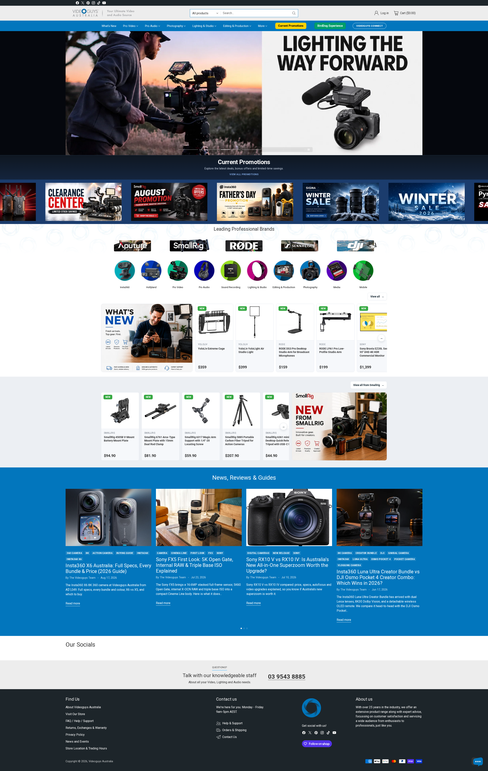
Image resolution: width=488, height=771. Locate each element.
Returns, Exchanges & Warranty (86, 728)
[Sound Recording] (231, 272)
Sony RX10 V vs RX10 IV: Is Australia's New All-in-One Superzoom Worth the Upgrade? (287, 565)
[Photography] (310, 272)
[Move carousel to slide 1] (188, 149)
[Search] (294, 13)
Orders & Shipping (234, 730)
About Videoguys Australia (83, 707)
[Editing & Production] (284, 272)
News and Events (77, 741)
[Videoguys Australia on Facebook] (77, 3)
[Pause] (308, 149)
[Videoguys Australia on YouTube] (104, 3)
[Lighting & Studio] (257, 272)
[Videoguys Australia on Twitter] (83, 3)
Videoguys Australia (101, 761)
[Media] (337, 272)
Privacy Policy (75, 734)
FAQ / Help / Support (80, 721)
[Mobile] (363, 272)
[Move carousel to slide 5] (273, 149)
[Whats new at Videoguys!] (147, 338)
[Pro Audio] (204, 272)
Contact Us (229, 737)
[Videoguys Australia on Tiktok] (99, 3)
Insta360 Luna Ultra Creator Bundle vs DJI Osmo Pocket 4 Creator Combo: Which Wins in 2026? (378, 577)
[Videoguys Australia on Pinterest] (88, 3)
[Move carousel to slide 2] (209, 149)
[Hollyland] (151, 272)
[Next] (422, 555)
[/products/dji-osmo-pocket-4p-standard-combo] (244, 93)
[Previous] (65, 555)
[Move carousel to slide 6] (294, 149)
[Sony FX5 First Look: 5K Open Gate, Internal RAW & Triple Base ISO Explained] (199, 517)
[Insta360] (125, 272)
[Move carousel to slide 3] (230, 149)
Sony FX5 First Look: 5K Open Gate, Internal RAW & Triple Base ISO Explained (194, 565)
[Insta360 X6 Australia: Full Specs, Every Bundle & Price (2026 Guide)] (108, 517)
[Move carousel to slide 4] (252, 149)
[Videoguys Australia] (104, 13)
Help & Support (232, 723)
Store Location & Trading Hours (86, 748)
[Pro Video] (178, 272)
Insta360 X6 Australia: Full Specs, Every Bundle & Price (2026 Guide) (108, 568)
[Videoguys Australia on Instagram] (93, 3)
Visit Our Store (75, 714)
